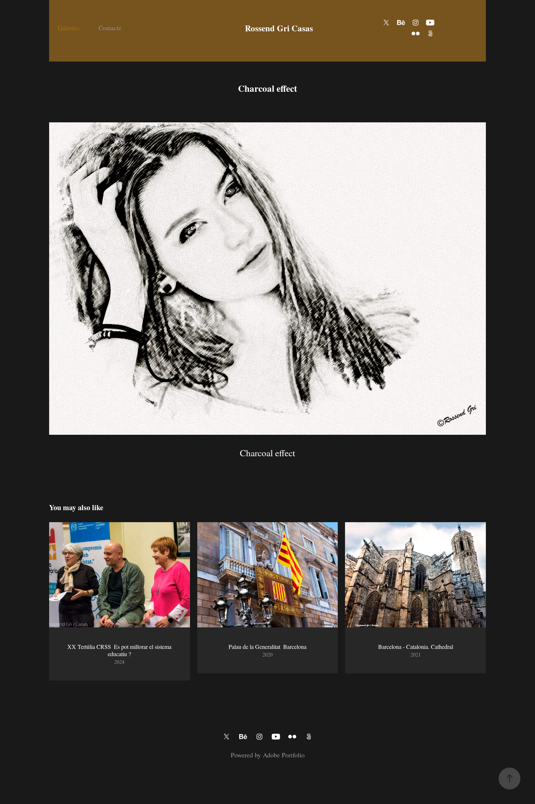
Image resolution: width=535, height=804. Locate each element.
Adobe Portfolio (284, 754)
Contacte (110, 28)
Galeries (68, 28)
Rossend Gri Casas (279, 28)
